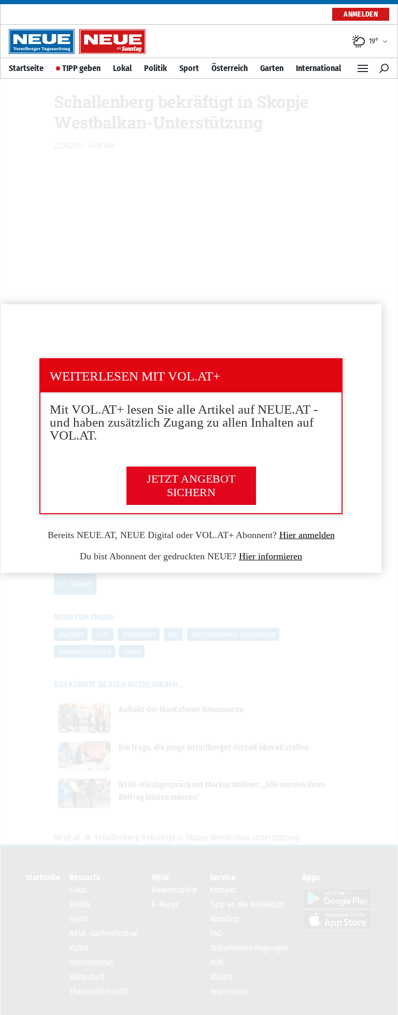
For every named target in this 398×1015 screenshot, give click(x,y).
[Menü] (363, 68)
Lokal (122, 68)
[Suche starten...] (384, 68)
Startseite (26, 68)
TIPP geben (81, 68)
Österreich (229, 68)
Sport (189, 68)
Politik (155, 68)
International (318, 68)
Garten (271, 68)
